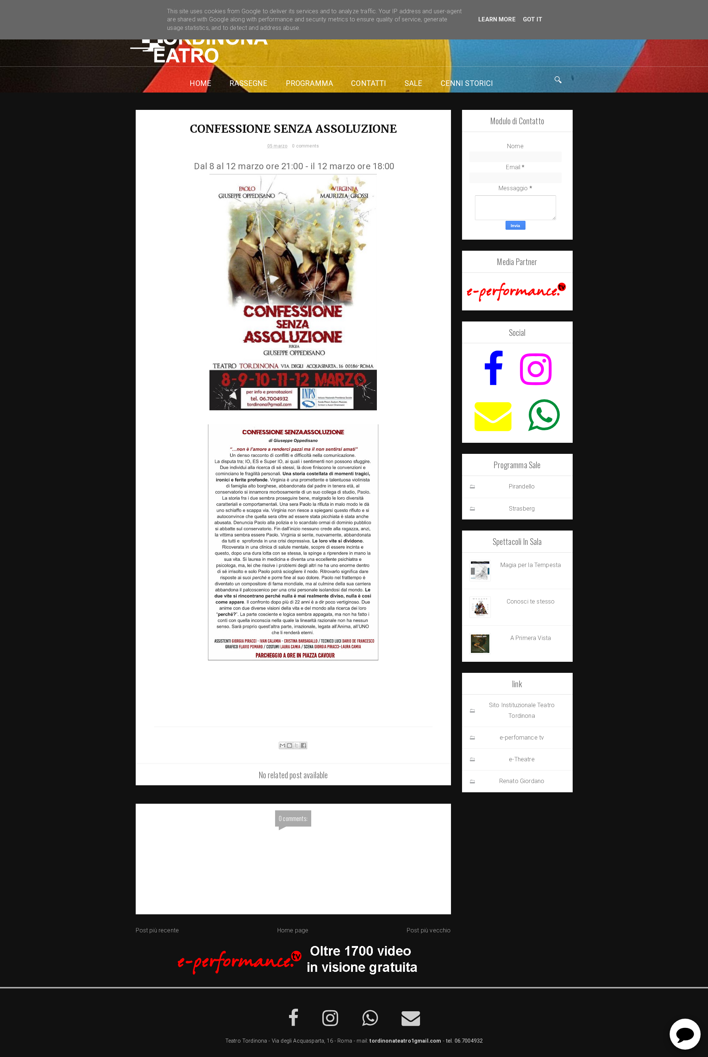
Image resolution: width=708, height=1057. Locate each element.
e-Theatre (521, 759)
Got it (532, 19)
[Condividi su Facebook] (303, 745)
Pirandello (522, 486)
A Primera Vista (530, 637)
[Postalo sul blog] (289, 745)
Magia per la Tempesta (530, 565)
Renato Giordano (521, 781)
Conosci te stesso (531, 601)
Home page (292, 930)
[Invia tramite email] (282, 745)
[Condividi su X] (296, 745)
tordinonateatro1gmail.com (405, 1041)
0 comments (305, 146)
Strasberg (522, 508)
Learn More (497, 19)
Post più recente (157, 930)
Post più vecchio (429, 930)
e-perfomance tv (522, 737)
